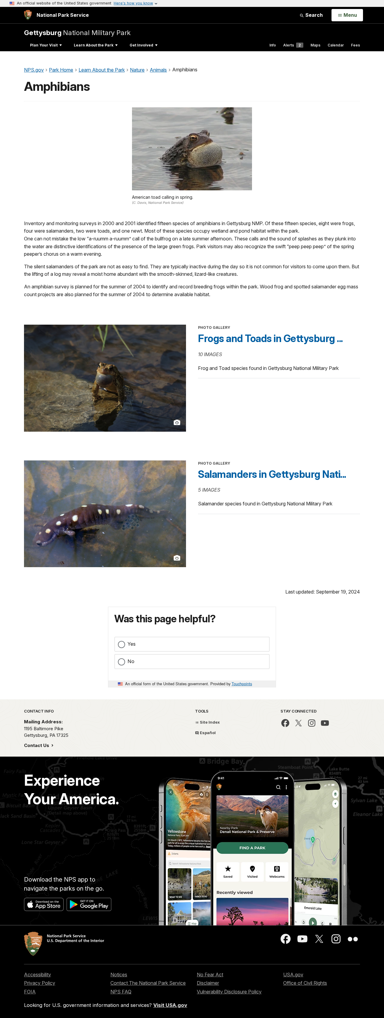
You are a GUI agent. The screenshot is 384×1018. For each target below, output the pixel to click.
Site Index (209, 722)
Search (313, 15)
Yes (132, 644)
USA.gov (293, 975)
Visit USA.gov (170, 1005)
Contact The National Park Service (148, 983)
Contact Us (37, 745)
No (131, 661)
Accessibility (37, 975)
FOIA (30, 992)
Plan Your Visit (44, 45)
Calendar (336, 45)
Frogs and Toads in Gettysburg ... (270, 338)
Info (272, 45)
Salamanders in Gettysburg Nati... (272, 474)
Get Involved (141, 45)
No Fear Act (210, 975)
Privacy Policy (39, 983)
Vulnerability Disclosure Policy (229, 992)
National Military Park (77, 32)
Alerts (292, 45)
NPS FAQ (120, 992)
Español (207, 732)
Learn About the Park (93, 45)
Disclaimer (208, 983)
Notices (118, 975)
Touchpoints (242, 683)
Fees (355, 45)
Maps (315, 45)
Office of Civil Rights (305, 983)
